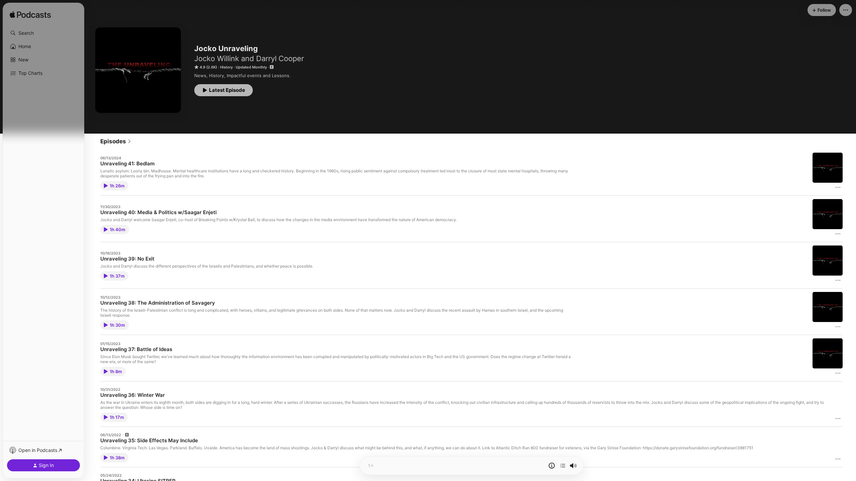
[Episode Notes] (552, 465)
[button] (43, 33)
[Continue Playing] (563, 465)
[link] (115, 141)
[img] (30, 15)
